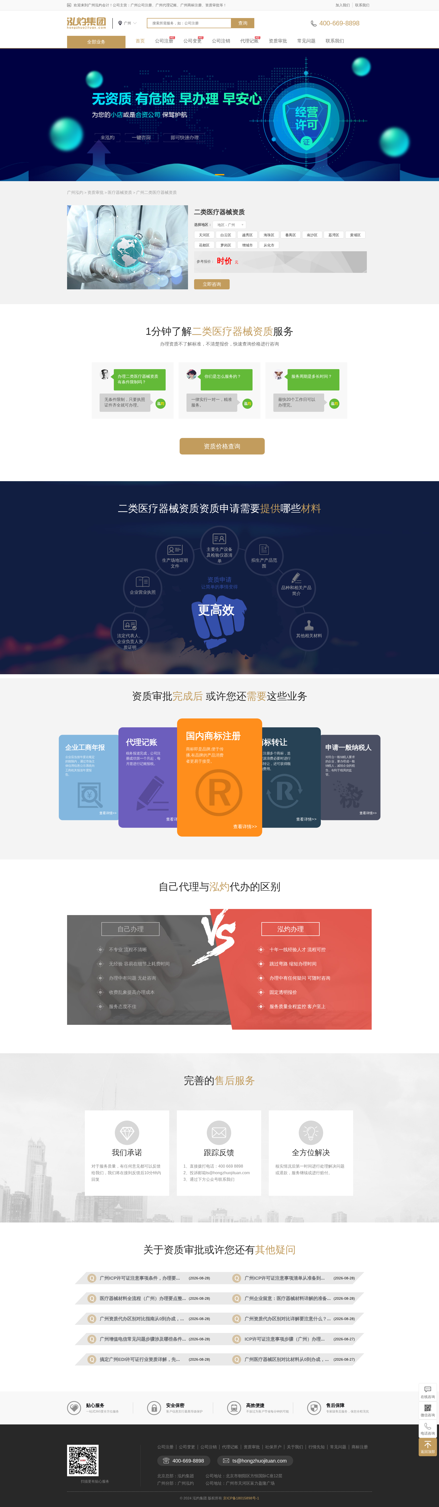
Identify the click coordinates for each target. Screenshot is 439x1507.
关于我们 (295, 1447)
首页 (140, 40)
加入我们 (343, 5)
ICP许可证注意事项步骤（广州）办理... (285, 1339)
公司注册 (164, 40)
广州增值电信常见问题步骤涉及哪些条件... (143, 1339)
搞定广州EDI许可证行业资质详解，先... (140, 1359)
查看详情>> (245, 826)
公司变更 (192, 40)
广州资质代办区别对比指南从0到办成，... (142, 1318)
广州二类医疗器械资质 (156, 192)
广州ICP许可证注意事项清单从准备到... (285, 1278)
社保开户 (273, 1447)
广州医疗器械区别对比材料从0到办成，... (287, 1359)
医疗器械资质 (120, 192)
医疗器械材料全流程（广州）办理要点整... (143, 1298)
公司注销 (221, 40)
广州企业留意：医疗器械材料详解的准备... (288, 1298)
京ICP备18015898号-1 (241, 1498)
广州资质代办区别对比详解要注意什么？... (288, 1318)
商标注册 (360, 1447)
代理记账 (249, 40)
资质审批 (278, 40)
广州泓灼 (75, 192)
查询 (242, 23)
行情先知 (316, 1447)
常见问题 (306, 40)
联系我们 (362, 5)
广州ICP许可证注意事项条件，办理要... (140, 1278)
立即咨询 (212, 284)
